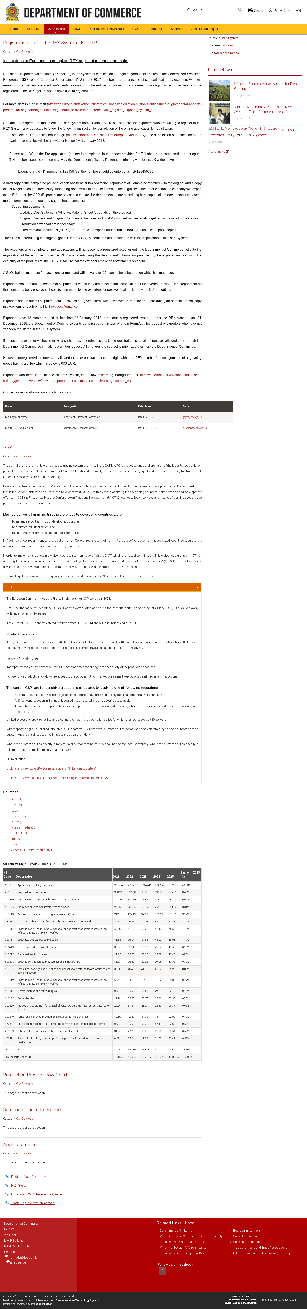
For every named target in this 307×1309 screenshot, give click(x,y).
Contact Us (155, 29)
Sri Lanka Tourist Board (248, 1242)
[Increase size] (270, 10)
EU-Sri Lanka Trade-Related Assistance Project (263, 1253)
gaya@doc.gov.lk (192, 417)
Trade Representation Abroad (32, 1203)
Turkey (15, 838)
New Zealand (20, 816)
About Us (33, 29)
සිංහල (291, 10)
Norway (16, 822)
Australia (17, 799)
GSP (7, 447)
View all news (217, 151)
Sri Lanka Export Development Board (183, 1253)
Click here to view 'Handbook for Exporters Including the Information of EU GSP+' (59, 778)
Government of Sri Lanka (176, 1230)
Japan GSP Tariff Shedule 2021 (31, 850)
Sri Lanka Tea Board (246, 1236)
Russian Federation (24, 827)
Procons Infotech (41, 1304)
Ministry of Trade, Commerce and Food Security (191, 1236)
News (77, 29)
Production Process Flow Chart (35, 1075)
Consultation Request (205, 29)
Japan (15, 810)
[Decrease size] (281, 10)
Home (14, 29)
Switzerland (19, 833)
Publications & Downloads (106, 29)
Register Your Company (28, 1177)
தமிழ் (298, 10)
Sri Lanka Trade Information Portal (182, 1242)
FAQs (135, 29)
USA (14, 844)
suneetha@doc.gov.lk (195, 427)
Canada (16, 805)
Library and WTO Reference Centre (36, 1194)
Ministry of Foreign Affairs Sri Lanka (183, 1247)
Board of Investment (246, 1230)
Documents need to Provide (32, 1110)
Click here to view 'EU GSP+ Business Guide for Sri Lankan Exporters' (51, 768)
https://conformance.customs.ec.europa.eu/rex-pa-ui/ (105, 135)
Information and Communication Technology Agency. (67, 1300)
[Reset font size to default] (275, 10)
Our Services (56, 29)
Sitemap (176, 29)
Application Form (20, 1144)
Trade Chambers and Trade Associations (260, 1247)
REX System (19, 1185)
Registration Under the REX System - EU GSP (50, 43)
